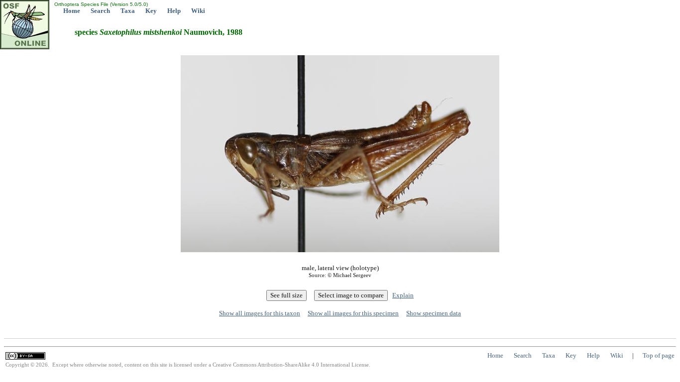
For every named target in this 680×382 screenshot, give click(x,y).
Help (174, 10)
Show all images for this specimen (353, 313)
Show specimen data (433, 313)
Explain (403, 295)
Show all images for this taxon (259, 313)
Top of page (659, 355)
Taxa (127, 10)
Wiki (198, 10)
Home (71, 10)
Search (100, 10)
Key (151, 10)
